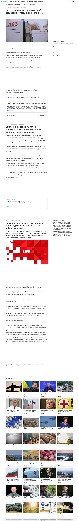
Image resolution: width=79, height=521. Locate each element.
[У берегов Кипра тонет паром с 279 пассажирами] (14, 458)
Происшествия (23, 7)
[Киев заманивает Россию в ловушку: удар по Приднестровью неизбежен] (65, 424)
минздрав (25, 48)
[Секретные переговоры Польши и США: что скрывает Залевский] (14, 510)
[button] (27, 31)
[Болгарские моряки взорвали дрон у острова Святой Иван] (14, 476)
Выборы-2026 (10, 4)
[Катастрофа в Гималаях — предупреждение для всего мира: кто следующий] (65, 389)
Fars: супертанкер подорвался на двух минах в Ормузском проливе (63, 44)
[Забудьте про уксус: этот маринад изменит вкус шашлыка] (31, 441)
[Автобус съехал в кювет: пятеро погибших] (65, 510)
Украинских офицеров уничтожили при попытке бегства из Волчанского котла (61, 50)
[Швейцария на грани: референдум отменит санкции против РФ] (31, 476)
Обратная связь (69, 520)
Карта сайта (75, 520)
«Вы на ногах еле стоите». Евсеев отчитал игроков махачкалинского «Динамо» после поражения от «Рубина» (62, 226)
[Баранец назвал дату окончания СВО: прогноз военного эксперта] (14, 389)
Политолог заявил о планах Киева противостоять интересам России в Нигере (62, 235)
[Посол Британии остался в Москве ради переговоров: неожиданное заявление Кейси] (31, 458)
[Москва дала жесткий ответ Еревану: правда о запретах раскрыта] (31, 407)
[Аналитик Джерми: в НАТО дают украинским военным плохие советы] (65, 441)
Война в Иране (18, 4)
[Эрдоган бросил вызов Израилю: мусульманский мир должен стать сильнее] (65, 493)
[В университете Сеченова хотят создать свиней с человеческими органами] (48, 441)
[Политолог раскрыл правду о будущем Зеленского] (31, 389)
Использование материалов (62, 520)
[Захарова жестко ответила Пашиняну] (48, 407)
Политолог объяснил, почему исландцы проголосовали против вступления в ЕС (61, 223)
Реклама (9, 520)
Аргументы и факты (16, 7)
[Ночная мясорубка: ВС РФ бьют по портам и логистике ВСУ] (48, 493)
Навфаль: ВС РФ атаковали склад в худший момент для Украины (62, 56)
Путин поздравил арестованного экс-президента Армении (61, 53)
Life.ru (12, 220)
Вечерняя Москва (14, 124)
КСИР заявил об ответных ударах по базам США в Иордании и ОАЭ (62, 229)
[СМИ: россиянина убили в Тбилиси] (31, 424)
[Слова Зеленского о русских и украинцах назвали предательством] (14, 493)
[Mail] (1, 1)
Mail (1, 520)
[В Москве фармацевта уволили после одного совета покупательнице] (31, 493)
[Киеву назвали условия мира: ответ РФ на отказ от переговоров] (14, 407)
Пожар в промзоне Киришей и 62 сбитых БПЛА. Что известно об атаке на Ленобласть (62, 232)
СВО (24, 4)
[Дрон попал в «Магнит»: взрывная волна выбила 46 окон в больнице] (48, 510)
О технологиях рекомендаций (41, 520)
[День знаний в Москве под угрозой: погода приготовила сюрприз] (48, 476)
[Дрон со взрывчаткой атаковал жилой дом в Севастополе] (65, 476)
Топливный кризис (31, 4)
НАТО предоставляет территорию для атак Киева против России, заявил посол (62, 47)
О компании (5, 520)
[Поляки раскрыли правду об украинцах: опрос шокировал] (14, 424)
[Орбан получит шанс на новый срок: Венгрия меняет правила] (48, 389)
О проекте (34, 520)
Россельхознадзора (13, 286)
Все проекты (13, 520)
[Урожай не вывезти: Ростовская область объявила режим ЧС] (65, 458)
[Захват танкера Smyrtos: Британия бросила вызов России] (14, 441)
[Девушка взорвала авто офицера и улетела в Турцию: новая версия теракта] (65, 407)
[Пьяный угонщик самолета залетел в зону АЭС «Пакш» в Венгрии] (48, 424)
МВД (38, 149)
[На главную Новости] (5, 1)
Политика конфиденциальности (52, 520)
